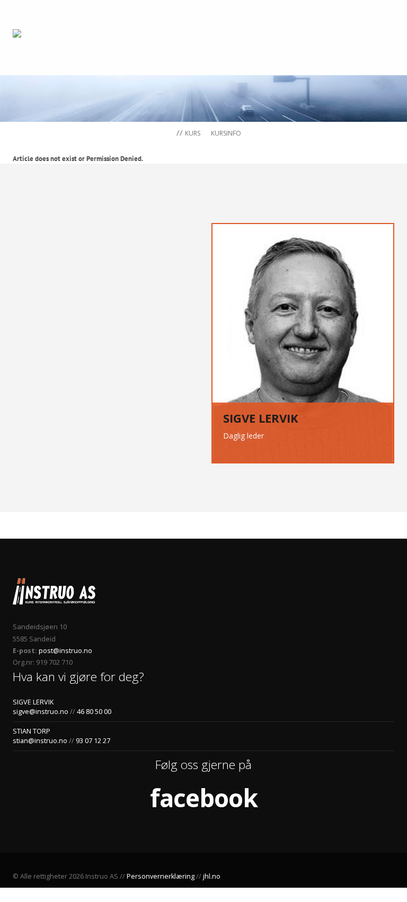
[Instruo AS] (35, 34)
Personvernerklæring (160, 876)
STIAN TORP (31, 731)
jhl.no (211, 876)
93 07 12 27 (92, 740)
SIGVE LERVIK (33, 702)
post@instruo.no (64, 650)
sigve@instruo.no (40, 711)
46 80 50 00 (94, 711)
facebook (204, 797)
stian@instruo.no (40, 740)
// (178, 132)
